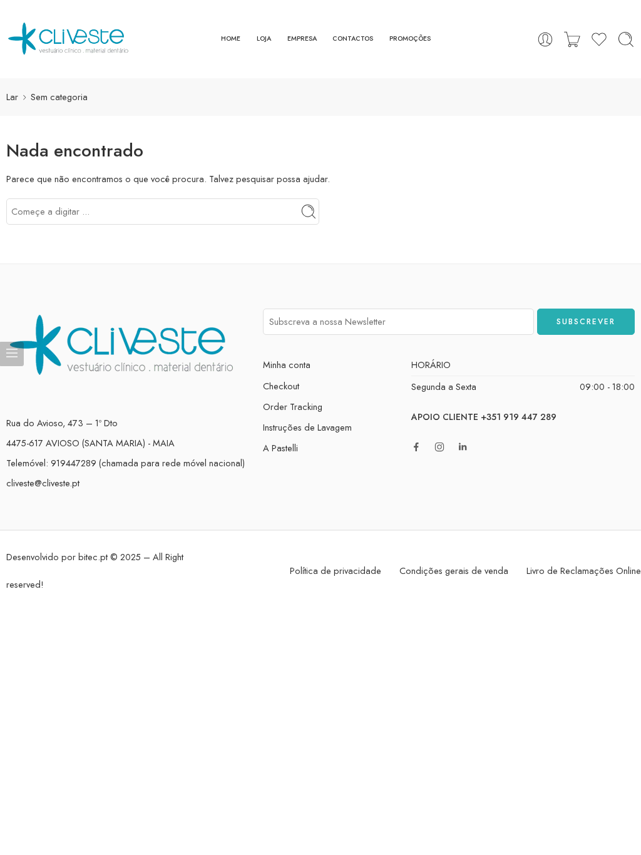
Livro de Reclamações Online (583, 570)
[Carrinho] (572, 39)
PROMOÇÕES (410, 38)
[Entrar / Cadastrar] (545, 39)
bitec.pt (93, 556)
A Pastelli (280, 447)
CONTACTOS (352, 38)
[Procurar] (626, 39)
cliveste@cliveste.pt (42, 482)
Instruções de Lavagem (307, 427)
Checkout (281, 385)
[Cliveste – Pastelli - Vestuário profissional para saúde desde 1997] (68, 39)
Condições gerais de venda (453, 570)
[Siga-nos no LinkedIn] (463, 447)
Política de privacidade (335, 570)
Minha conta (286, 364)
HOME (230, 38)
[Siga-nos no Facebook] (416, 447)
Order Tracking (292, 406)
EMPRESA (302, 38)
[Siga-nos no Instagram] (439, 447)
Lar (12, 96)
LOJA (264, 38)
